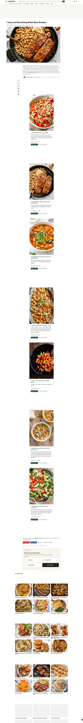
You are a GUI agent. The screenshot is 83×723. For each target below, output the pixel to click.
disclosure (41, 545)
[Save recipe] (18, 89)
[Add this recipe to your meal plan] (18, 94)
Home (10, 3)
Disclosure (58, 63)
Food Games (42, 3)
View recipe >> (34, 144)
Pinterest (26, 542)
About (52, 3)
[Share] (18, 81)
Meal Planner (26, 3)
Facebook (34, 542)
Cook (9, 63)
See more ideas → (50, 565)
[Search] (63, 1)
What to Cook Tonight (17, 3)
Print (40, 542)
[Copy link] (18, 86)
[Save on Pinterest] (18, 83)
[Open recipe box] (18, 91)
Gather (47, 3)
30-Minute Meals (30, 565)
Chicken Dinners (47, 560)
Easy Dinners (29, 560)
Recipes (32, 3)
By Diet (36, 3)
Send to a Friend (48, 542)
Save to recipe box (43, 144)
